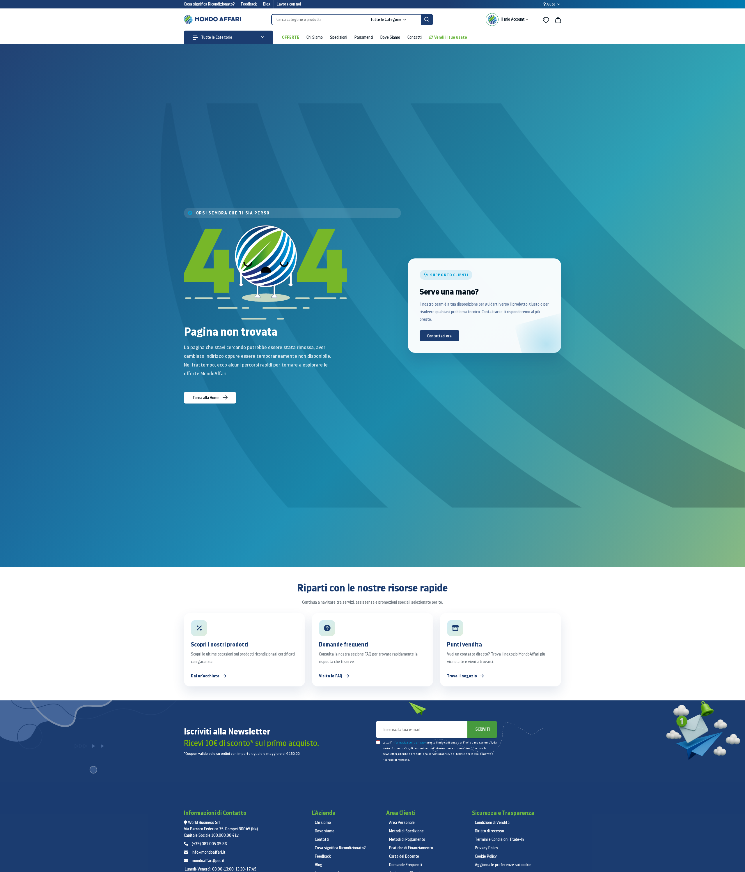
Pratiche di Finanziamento (411, 847)
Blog (267, 4)
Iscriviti (482, 729)
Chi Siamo (314, 37)
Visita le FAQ (331, 676)
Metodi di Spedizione (406, 831)
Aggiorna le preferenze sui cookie (503, 864)
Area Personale (402, 822)
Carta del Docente (404, 856)
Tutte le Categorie (216, 37)
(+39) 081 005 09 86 (209, 843)
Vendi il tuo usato (450, 37)
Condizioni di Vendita (492, 822)
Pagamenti (363, 37)
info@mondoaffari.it (209, 852)
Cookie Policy (486, 856)
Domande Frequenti (405, 864)
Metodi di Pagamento (407, 839)
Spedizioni (338, 37)
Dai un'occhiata (205, 676)
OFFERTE (290, 37)
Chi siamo (323, 822)
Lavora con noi (289, 4)
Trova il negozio (462, 676)
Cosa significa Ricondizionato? (209, 4)
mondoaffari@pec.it (208, 860)
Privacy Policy (486, 847)
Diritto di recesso (489, 831)
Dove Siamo (390, 37)
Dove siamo (324, 831)
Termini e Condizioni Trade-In (499, 839)
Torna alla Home (206, 397)
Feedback (249, 4)
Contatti (414, 37)
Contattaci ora (439, 336)
